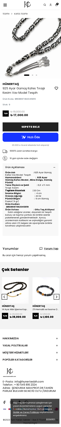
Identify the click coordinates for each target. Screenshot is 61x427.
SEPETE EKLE (30, 127)
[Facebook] (4, 402)
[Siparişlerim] (50, 5)
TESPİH (6, 13)
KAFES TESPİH (21, 13)
